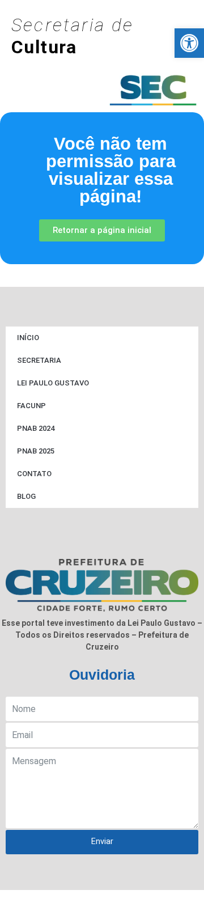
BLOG (26, 496)
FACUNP (31, 405)
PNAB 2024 (35, 428)
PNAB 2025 (35, 451)
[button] (189, 43)
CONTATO (34, 473)
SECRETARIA (39, 360)
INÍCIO (28, 337)
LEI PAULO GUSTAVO (53, 383)
